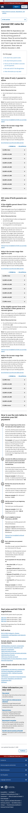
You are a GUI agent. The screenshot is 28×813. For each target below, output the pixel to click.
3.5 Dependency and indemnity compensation (13, 669)
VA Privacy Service (5, 802)
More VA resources (5, 770)
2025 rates (3, 617)
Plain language (4, 798)
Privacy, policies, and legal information (10, 800)
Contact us (3, 760)
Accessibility (4, 792)
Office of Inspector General (15, 796)
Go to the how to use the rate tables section (12, 143)
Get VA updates (4, 775)
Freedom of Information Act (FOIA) (9, 794)
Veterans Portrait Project (7, 807)
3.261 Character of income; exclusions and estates (13, 653)
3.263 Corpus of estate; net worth (9, 657)
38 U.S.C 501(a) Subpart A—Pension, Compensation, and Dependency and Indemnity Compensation (13, 635)
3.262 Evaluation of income (8, 655)
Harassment (4, 796)
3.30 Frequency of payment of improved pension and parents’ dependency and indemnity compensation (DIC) (13, 678)
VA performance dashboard (14, 805)
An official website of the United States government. (14, 1)
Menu (23, 6)
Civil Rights (12, 792)
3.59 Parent (4, 682)
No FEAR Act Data (16, 802)
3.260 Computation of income (8, 651)
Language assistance (6, 779)
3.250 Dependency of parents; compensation (12, 646)
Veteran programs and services (8, 765)
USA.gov (3, 805)
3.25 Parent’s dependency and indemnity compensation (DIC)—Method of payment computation (12, 673)
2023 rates (3, 621)
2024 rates (3, 619)
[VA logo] (2, 7)
